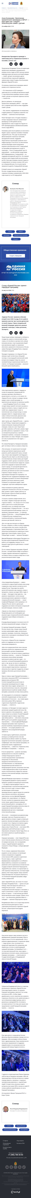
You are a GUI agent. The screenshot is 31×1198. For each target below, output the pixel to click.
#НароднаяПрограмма (10, 1129)
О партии (5, 1140)
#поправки (6, 235)
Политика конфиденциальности (15, 1180)
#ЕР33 (10, 231)
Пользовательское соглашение (15, 1178)
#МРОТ (21, 231)
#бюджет (15, 239)
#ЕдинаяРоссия (21, 1126)
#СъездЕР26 (24, 1129)
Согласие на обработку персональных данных (15, 1184)
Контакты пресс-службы (7, 1148)
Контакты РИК (21, 1143)
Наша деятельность (12, 8)
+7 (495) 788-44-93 (15, 1155)
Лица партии (20, 1140)
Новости (21, 8)
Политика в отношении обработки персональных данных (16, 1182)
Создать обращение (15, 256)
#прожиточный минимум (21, 235)
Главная (4, 8)
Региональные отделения (7, 1144)
